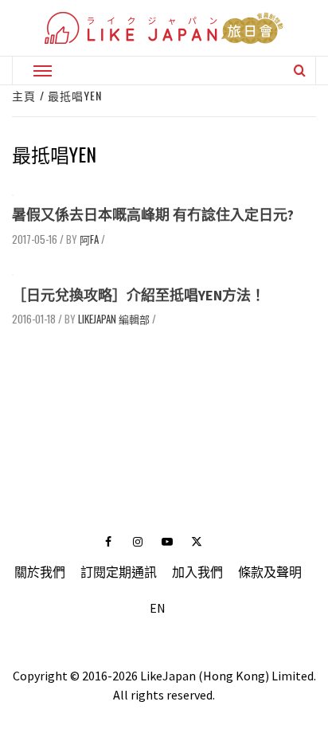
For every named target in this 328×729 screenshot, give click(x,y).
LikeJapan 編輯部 (114, 319)
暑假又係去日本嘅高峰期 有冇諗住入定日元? (153, 215)
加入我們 (197, 572)
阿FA (89, 239)
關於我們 (39, 572)
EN (158, 608)
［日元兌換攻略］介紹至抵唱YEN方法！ (138, 295)
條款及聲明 (270, 572)
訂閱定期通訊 (118, 572)
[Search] (300, 70)
